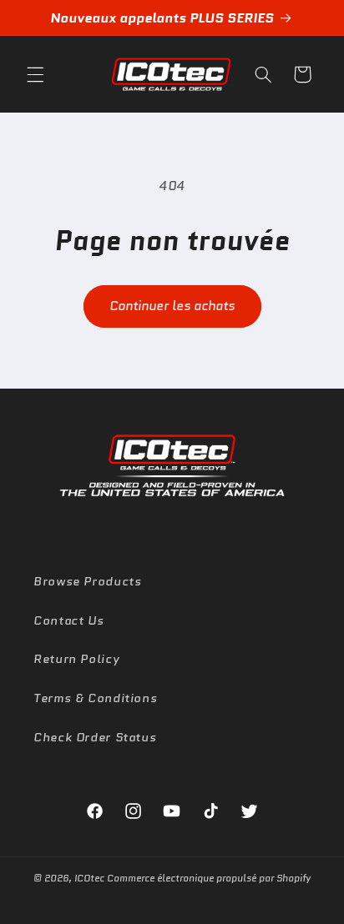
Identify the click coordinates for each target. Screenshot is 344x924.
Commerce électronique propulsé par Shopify (209, 878)
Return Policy (76, 658)
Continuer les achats (172, 305)
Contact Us (68, 620)
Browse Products (87, 581)
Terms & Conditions (95, 697)
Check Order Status (94, 737)
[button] (35, 74)
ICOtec (89, 878)
